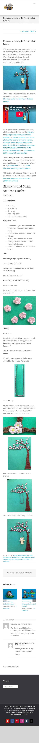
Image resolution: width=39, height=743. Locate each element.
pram (5, 145)
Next (32, 31)
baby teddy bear (13, 148)
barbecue (6, 142)
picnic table (20, 137)
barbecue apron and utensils (21, 142)
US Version (26, 559)
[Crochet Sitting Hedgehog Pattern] (10, 590)
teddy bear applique (18, 145)
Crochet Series (15, 557)
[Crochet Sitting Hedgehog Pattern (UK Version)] (29, 590)
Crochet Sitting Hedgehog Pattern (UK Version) (29, 604)
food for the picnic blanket (22, 140)
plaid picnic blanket (13, 135)
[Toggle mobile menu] (34, 3)
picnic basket (26, 135)
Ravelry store (13, 165)
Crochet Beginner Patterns (20, 555)
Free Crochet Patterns (17, 559)
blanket (30, 132)
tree (9, 145)
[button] (4, 600)
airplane (6, 137)
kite (14, 137)
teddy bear (16, 150)
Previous (25, 31)
